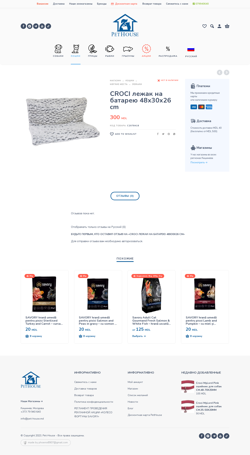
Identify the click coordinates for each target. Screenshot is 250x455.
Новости (133, 402)
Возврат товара (151, 3)
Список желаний (138, 395)
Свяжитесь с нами (177, 3)
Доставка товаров (85, 388)
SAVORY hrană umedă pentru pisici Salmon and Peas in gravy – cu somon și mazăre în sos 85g (98, 320)
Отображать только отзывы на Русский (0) (98, 227)
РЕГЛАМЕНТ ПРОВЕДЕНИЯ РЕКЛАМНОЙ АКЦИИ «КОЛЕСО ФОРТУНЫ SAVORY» (93, 412)
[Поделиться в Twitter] (162, 134)
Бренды (102, 3)
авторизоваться (132, 241)
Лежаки (137, 84)
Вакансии (42, 3)
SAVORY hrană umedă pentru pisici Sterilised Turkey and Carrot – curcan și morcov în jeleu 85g (43, 320)
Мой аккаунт (135, 382)
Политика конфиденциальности (93, 402)
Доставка (59, 3)
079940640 (202, 3)
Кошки (130, 80)
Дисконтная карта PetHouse (145, 415)
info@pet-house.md (32, 418)
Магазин (115, 80)
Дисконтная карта (125, 3)
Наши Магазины (31, 401)
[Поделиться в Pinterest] (167, 134)
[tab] (125, 197)
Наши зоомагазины (80, 3)
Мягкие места (119, 84)
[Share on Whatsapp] (173, 134)
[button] (38, 336)
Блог (130, 408)
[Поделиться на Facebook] (156, 134)
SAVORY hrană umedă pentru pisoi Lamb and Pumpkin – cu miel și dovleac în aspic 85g (201, 320)
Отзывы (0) (125, 196)
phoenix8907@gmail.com (53, 442)
